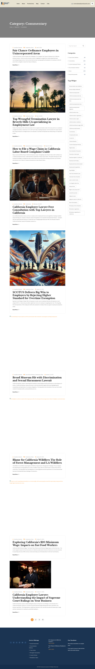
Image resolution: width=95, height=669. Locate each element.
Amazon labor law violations (75, 86)
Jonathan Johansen (18, 47)
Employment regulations (74, 167)
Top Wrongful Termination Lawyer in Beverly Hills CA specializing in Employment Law (36, 122)
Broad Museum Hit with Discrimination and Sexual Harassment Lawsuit (37, 379)
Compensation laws (73, 134)
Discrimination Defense (74, 67)
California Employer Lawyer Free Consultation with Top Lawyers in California (33, 210)
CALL (48, 3)
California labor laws (73, 112)
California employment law (75, 95)
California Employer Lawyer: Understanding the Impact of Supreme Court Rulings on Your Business (36, 597)
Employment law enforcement (75, 163)
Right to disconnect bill (74, 189)
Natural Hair (72, 186)
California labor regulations (75, 115)
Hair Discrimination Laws (74, 173)
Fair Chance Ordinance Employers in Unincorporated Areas (36, 52)
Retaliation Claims (34, 657)
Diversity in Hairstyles (74, 154)
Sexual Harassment (73, 74)
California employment (74, 92)
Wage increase (72, 196)
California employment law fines (75, 99)
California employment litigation (74, 108)
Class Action (33, 650)
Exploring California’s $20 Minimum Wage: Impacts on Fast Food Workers (36, 544)
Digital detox (72, 147)
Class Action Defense (30, 374)
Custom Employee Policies (36, 145)
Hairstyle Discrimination (74, 176)
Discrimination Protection (75, 151)
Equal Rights (72, 170)
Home (18, 3)
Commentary (28, 47)
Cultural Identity (72, 141)
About (23, 3)
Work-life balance (73, 202)
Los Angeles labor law (74, 183)
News (32, 47)
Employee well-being (74, 160)
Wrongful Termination (35, 652)
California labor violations (75, 122)
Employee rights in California (75, 157)
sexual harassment (73, 192)
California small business (74, 128)
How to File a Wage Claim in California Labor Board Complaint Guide (36, 150)
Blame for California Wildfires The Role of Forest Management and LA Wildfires (37, 461)
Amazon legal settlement (74, 89)
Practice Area (30, 3)
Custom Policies (33, 655)
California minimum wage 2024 (76, 125)
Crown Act (71, 138)
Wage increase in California (75, 199)
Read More (15, 65)
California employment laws (75, 104)
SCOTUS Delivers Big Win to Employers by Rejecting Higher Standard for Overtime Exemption (34, 295)
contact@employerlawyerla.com (81, 3)
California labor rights (74, 118)
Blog (37, 3)
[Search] (92, 3)
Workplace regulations (74, 209)
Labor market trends (73, 180)
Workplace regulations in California (74, 213)
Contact (43, 3)
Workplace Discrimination (75, 205)
